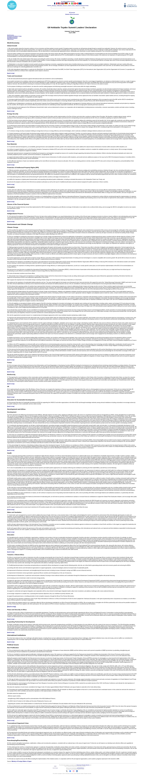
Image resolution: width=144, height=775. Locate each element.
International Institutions (12, 38)
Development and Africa (12, 37)
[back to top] (10, 73)
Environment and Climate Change (14, 36)
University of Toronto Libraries (82, 765)
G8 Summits (72, 12)
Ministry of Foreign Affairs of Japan (22, 761)
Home (73, 5)
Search (69, 5)
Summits (49, 5)
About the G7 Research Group (82, 5)
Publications (59, 5)
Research (65, 5)
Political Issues (10, 39)
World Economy (10, 35)
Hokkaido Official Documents (72, 14)
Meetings (54, 5)
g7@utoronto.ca (80, 768)
